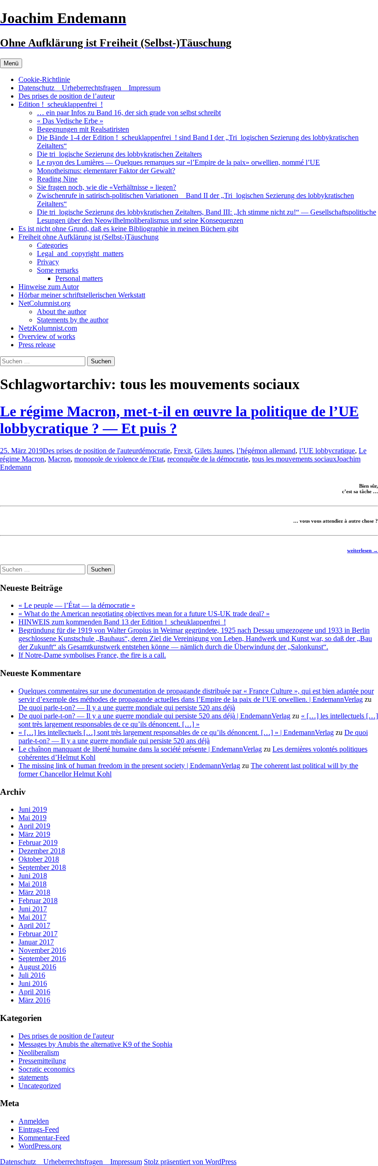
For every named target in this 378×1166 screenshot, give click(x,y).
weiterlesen (362, 550)
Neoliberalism (38, 1052)
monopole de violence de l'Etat (119, 459)
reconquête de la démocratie (207, 459)
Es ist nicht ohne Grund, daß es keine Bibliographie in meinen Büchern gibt (128, 229)
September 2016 (42, 958)
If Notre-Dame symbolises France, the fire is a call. (92, 655)
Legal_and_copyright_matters (80, 253)
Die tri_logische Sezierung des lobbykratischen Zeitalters (119, 154)
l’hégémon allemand (265, 451)
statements (33, 1077)
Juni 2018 (32, 876)
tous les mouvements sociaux (294, 459)
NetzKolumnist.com (47, 328)
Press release (36, 345)
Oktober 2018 (38, 859)
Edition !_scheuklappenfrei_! (60, 104)
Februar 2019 (38, 842)
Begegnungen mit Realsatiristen (83, 129)
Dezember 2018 (41, 851)
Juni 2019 (32, 809)
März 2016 (34, 1000)
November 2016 (42, 950)
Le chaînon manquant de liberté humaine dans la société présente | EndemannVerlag (140, 749)
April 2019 (34, 826)
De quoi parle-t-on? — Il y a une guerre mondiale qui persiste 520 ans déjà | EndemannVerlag (154, 716)
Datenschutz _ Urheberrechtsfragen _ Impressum (89, 88)
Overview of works (46, 336)
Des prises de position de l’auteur (66, 96)
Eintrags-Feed (38, 1129)
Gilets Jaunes (214, 451)
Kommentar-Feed (44, 1138)
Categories (52, 245)
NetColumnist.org (44, 303)
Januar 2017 (36, 942)
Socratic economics (46, 1069)
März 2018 (34, 892)
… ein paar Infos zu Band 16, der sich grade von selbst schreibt (129, 113)
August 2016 (37, 967)
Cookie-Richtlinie (44, 79)
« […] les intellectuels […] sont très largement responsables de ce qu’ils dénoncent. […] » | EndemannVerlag (176, 732)
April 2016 (34, 992)
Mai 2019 (32, 818)
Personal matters (79, 278)
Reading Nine (57, 179)
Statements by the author (72, 320)
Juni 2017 (32, 909)
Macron (59, 459)
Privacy (48, 262)
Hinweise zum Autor (48, 287)
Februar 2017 (38, 934)
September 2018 (42, 867)
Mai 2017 (32, 917)
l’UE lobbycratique (327, 451)
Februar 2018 (38, 900)
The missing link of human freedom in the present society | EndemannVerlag (129, 766)
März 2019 (34, 834)
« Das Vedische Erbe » (70, 121)
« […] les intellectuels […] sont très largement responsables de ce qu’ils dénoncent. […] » (198, 720)
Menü (11, 63)
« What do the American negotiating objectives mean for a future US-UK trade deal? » (144, 614)
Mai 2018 (32, 884)
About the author (61, 311)
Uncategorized (39, 1086)
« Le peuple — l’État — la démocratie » (76, 605)
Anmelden (33, 1121)
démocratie (154, 451)
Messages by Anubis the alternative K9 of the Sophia (95, 1044)
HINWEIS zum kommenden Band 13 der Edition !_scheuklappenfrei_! (122, 622)
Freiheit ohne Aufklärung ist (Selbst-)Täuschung (88, 237)
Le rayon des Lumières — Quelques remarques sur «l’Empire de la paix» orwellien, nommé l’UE (178, 162)
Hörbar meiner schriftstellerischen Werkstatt (81, 295)
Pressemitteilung (42, 1061)
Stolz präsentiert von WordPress (190, 1162)
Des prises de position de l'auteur (90, 451)
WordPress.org (39, 1146)
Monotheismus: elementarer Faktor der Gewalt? (106, 171)
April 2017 (34, 925)
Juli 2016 (31, 975)
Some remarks (57, 270)
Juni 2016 (32, 983)
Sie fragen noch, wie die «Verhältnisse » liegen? (106, 187)
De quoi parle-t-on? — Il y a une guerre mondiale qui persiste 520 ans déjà (126, 707)
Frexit (182, 451)
